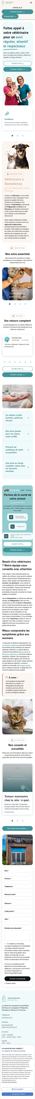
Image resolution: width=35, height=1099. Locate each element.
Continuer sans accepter (9, 1082)
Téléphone (9, 886)
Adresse (8, 903)
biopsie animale (25, 665)
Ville (6, 919)
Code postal (9, 911)
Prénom (7, 879)
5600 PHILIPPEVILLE (20, 517)
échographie (24, 652)
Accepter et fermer (18, 1094)
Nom (6, 871)
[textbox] (17, 915)
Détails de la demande (13, 928)
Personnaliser (18, 1089)
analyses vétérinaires (10, 654)
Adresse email (10, 894)
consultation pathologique (11, 645)
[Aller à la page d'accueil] (7, 2)
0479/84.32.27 (17, 8)
